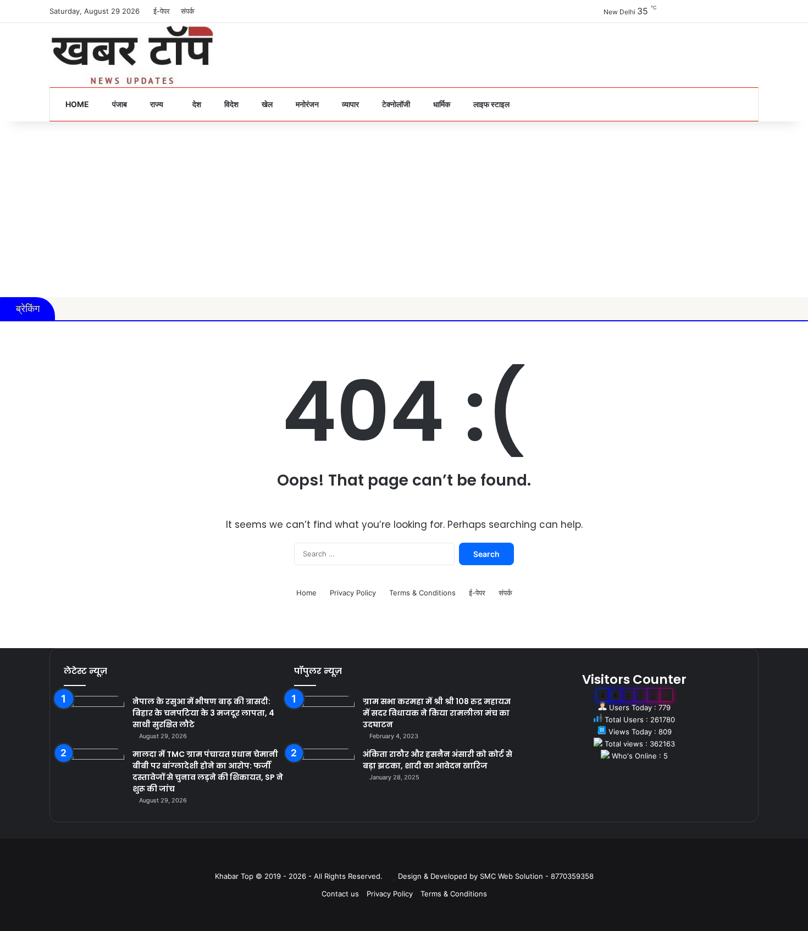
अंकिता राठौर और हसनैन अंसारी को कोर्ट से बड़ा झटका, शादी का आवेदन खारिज (437, 760)
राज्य (155, 104)
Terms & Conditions (422, 592)
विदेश (231, 104)
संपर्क (188, 11)
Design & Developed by (439, 876)
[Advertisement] (404, 209)
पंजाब (118, 104)
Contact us (340, 893)
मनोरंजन (306, 104)
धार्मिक (440, 104)
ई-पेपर (161, 11)
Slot (396, 858)
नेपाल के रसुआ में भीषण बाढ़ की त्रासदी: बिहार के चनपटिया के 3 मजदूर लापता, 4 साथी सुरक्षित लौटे (203, 713)
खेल (266, 104)
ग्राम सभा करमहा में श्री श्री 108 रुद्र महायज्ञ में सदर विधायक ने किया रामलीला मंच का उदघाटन (437, 713)
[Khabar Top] (132, 55)
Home (76, 104)
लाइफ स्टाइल (491, 104)
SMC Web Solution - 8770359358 (537, 876)
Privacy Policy (353, 592)
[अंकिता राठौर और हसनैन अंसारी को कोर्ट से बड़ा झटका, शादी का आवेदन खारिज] (324, 769)
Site (411, 858)
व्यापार (349, 104)
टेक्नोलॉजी (395, 104)
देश (196, 104)
